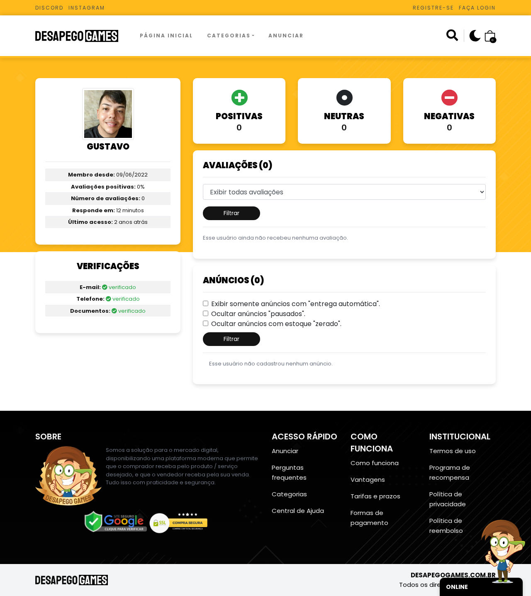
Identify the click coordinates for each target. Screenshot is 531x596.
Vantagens (368, 479)
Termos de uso (452, 450)
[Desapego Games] (82, 36)
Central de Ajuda (298, 510)
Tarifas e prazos (375, 496)
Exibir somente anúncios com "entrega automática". (295, 304)
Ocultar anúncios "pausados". (258, 314)
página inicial (166, 35)
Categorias (229, 35)
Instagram (86, 7)
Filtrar (231, 213)
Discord (49, 7)
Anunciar (286, 35)
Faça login (477, 7)
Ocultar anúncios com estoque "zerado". (276, 324)
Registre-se (433, 7)
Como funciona (375, 463)
